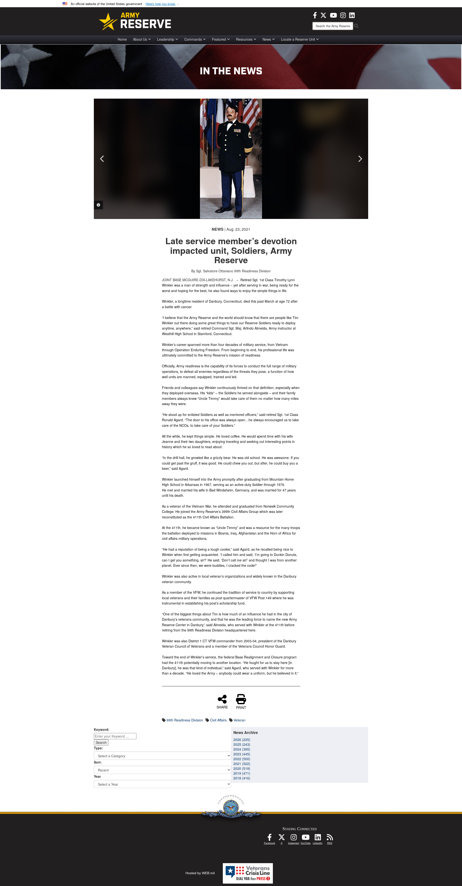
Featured (219, 39)
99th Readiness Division (185, 720)
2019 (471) (241, 773)
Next (360, 159)
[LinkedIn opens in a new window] (352, 14)
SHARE (222, 707)
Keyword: (101, 729)
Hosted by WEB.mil (200, 873)
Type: (98, 748)
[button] (163, 3)
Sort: (98, 762)
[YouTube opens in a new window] (333, 14)
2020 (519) (241, 768)
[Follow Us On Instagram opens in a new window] (294, 839)
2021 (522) (241, 763)
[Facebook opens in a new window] (315, 14)
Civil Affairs (218, 720)
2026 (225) (241, 739)
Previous (102, 159)
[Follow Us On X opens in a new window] (282, 839)
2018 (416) (241, 778)
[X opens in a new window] (323, 14)
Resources (244, 39)
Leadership (165, 39)
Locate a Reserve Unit (298, 39)
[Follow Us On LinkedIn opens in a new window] (318, 839)
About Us (140, 39)
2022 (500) (241, 758)
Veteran (239, 720)
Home (122, 39)
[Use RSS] (330, 839)
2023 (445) (241, 754)
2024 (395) (241, 749)
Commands (193, 39)
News (267, 39)
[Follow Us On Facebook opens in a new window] (269, 839)
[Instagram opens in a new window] (343, 14)
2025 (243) (241, 744)
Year (97, 776)
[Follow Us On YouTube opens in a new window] (306, 839)
